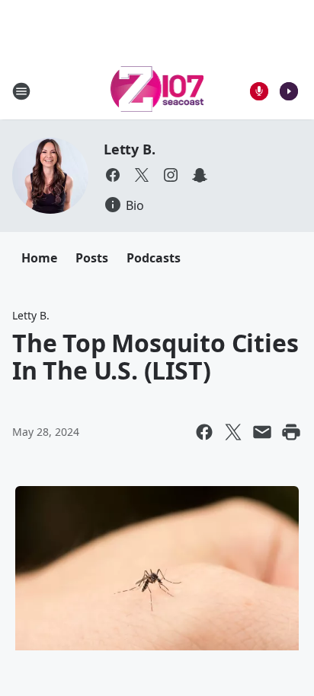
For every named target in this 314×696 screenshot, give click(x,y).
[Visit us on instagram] (171, 175)
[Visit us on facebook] (113, 175)
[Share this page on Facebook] (204, 432)
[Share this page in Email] (262, 432)
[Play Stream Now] (289, 91)
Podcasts (154, 257)
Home (39, 257)
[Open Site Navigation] (21, 91)
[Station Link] (157, 91)
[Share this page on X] (233, 432)
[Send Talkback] (259, 91)
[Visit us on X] (142, 175)
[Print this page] (291, 432)
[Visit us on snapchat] (200, 175)
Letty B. (129, 149)
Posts (91, 257)
